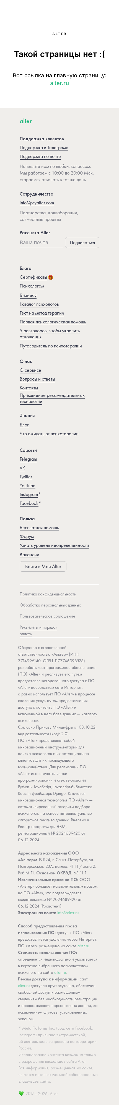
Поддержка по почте (40, 156)
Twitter (26, 476)
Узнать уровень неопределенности (54, 545)
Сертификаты (33, 277)
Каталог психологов (39, 304)
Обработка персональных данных (50, 605)
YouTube (27, 485)
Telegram (28, 459)
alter (26, 121)
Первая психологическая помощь (53, 321)
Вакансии (29, 554)
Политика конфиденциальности (48, 594)
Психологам (32, 286)
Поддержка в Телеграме (44, 147)
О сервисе (30, 370)
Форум (27, 536)
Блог (24, 424)
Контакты (29, 387)
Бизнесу (28, 295)
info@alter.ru (68, 913)
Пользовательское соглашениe (47, 616)
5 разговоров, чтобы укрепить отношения (50, 333)
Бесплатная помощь (39, 527)
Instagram (29, 494)
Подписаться (82, 242)
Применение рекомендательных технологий (52, 398)
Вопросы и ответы (37, 379)
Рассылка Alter (35, 232)
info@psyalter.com (37, 202)
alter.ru (59, 83)
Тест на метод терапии (42, 313)
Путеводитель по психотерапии (51, 345)
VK (22, 468)
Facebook (29, 503)
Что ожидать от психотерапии (49, 433)
